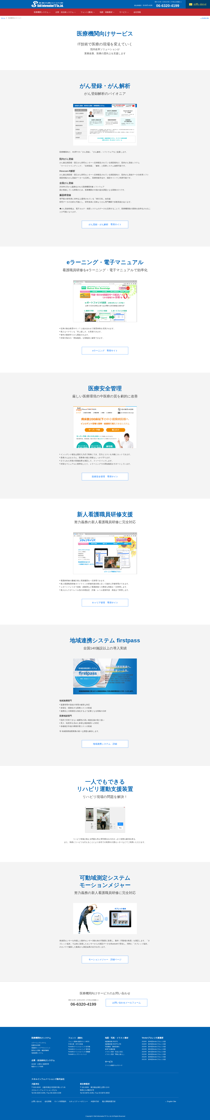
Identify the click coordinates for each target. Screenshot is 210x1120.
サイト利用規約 (60, 1101)
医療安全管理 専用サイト (105, 476)
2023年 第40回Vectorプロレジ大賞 (154, 1054)
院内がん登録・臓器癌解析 (40, 1050)
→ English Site (204, 18)
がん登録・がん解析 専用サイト (105, 224)
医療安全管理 (35, 1045)
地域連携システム (37, 1053)
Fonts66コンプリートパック (77, 1054)
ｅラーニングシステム (38, 1043)
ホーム (3, 18)
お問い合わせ (200, 4)
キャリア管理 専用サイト (105, 602)
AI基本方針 (95, 1101)
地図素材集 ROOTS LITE (113, 1044)
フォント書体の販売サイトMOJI (78, 1041)
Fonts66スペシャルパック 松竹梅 (79, 1046)
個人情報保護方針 (109, 1101)
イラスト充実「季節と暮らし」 (115, 1054)
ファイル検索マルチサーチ (113, 1065)
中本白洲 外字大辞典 (75, 1044)
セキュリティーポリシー (78, 1101)
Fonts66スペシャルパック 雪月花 (79, 1049)
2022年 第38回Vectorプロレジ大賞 (154, 1057)
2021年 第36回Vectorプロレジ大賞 (154, 1059)
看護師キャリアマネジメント (40, 1048)
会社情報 (137, 12)
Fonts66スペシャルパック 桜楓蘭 (79, 1052)
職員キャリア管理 (37, 1066)
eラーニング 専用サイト (105, 350)
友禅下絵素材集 (110, 1049)
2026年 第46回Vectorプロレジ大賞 (154, 1041)
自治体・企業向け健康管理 (40, 1064)
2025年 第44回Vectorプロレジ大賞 (154, 1046)
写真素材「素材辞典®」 (113, 1046)
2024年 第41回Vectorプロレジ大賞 (154, 1052)
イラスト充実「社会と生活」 (114, 1052)
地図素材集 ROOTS (111, 1041)
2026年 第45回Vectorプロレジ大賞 (154, 1044)
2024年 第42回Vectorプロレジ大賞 (154, 1049)
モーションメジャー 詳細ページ (105, 959)
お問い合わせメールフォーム (126, 1002)
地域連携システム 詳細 (105, 744)
